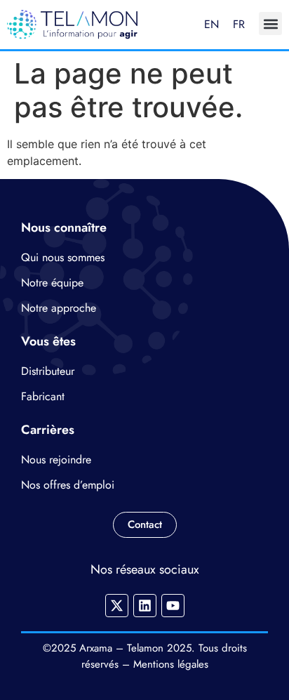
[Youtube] (172, 605)
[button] (270, 23)
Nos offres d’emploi (67, 485)
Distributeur (47, 371)
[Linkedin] (144, 605)
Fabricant (43, 396)
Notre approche (58, 308)
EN (211, 24)
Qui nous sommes (63, 257)
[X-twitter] (116, 605)
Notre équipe (52, 283)
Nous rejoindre (56, 459)
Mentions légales (170, 664)
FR (239, 24)
